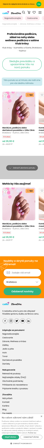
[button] (23, 12)
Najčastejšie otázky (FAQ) (14, 377)
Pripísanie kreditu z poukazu (15, 388)
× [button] (41, 416)
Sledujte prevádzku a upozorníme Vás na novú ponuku (22, 64)
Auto (4, 352)
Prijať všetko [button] (10, 437)
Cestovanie (32, 18)
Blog (4, 409)
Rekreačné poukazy (11, 373)
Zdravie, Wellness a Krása (30, 24)
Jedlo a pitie (8, 348)
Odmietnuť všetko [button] (31, 437)
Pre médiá (7, 413)
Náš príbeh (7, 398)
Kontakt (6, 402)
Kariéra (5, 405)
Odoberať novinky (22, 291)
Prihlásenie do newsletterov (15, 384)
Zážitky (5, 345)
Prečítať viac (32, 433)
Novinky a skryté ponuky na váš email (21, 262)
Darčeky (6, 363)
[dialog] (22, 431)
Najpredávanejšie (12, 18)
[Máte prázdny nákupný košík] (29, 12)
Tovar (5, 356)
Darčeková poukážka (12, 360)
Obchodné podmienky (12, 381)
